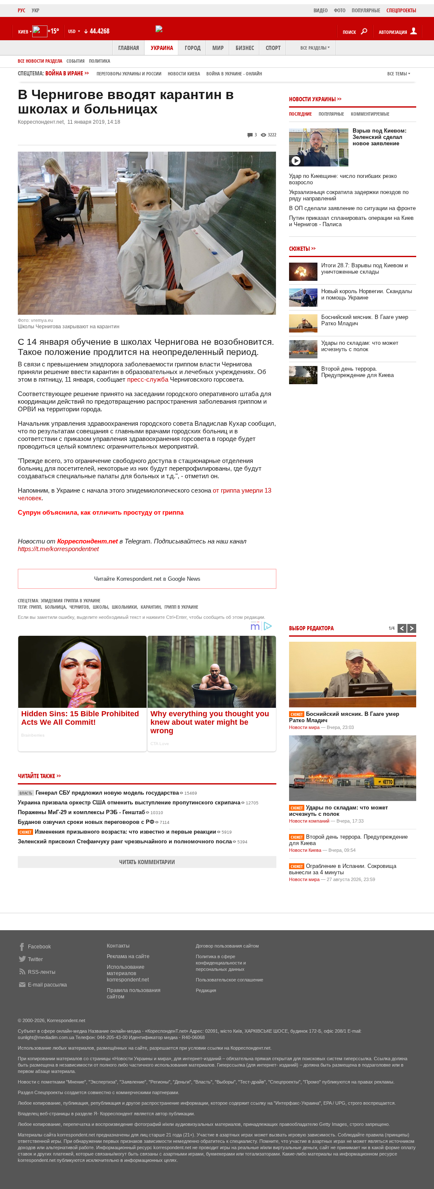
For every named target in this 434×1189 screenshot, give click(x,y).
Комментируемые (370, 114)
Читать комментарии (147, 862)
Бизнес (245, 48)
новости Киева (184, 73)
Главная (128, 48)
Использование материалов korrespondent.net (128, 973)
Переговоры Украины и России (129, 73)
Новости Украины (312, 99)
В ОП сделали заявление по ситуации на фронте (352, 208)
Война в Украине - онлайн (234, 73)
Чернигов (79, 607)
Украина (162, 48)
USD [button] (72, 31)
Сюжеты (299, 248)
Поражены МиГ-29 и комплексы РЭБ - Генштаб (90, 812)
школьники (124, 607)
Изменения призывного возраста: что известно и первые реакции (125, 832)
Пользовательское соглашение (229, 979)
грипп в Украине (181, 607)
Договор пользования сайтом (227, 945)
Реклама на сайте (128, 956)
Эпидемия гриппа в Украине (70, 600)
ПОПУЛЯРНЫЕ (366, 10)
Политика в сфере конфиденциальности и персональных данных (221, 963)
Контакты (118, 946)
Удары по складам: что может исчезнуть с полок (359, 346)
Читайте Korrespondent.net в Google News (147, 579)
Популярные (331, 114)
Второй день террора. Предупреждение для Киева (357, 372)
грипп (35, 607)
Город (192, 48)
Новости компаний (309, 820)
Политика (99, 61)
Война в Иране (153, 73)
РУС (21, 10)
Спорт (273, 48)
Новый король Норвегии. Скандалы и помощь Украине (366, 294)
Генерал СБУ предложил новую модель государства (108, 793)
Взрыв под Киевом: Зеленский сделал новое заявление (379, 137)
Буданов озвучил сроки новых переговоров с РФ (94, 822)
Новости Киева (305, 850)
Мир (218, 48)
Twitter (35, 959)
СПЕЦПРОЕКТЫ (401, 10)
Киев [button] (23, 31)
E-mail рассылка (47, 985)
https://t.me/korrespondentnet (58, 548)
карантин (151, 607)
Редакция (206, 990)
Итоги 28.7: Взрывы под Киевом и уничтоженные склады (364, 268)
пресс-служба (147, 379)
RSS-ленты (42, 972)
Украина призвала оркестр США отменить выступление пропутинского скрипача (138, 802)
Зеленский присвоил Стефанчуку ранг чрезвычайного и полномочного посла (133, 841)
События (76, 61)
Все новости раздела (40, 61)
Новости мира (304, 727)
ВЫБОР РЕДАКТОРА (311, 628)
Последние (300, 114)
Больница (55, 607)
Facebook (39, 947)
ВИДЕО (321, 10)
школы (100, 607)
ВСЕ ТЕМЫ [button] (397, 73)
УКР (35, 10)
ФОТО (339, 10)
